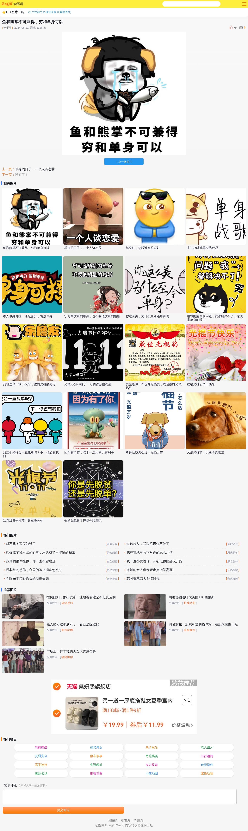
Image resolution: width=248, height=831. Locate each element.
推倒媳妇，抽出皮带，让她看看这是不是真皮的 (81, 597)
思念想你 (112, 552)
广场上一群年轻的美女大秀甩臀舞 (71, 651)
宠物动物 (207, 773)
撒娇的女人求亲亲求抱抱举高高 (150, 570)
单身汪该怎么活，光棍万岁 (144, 452)
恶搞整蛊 (41, 747)
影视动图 (189, 602)
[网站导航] (244, 4)
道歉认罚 (112, 543)
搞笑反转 (67, 602)
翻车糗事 (96, 756)
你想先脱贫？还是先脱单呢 (83, 520)
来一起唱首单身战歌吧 (202, 248)
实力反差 (152, 764)
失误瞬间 (96, 764)
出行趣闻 (207, 756)
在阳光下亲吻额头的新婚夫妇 (27, 579)
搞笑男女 (96, 747)
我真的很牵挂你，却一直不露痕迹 (30, 561)
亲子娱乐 (152, 747)
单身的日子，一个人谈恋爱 (35, 169)
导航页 (138, 820)
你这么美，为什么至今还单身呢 (147, 316)
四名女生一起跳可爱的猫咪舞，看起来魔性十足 (203, 624)
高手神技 (41, 764)
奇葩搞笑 (152, 756)
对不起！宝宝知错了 (21, 544)
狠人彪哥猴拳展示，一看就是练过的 (72, 624)
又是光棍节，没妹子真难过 (205, 452)
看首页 (125, 820)
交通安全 (41, 756)
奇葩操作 (207, 764)
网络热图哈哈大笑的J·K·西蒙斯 (191, 597)
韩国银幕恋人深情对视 (143, 579)
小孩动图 (152, 773)
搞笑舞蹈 (189, 630)
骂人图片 (207, 747)
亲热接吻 (232, 570)
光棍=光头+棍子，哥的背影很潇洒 (87, 384)
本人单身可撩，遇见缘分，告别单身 (28, 316)
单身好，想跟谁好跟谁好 (143, 248)
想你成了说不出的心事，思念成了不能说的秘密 (40, 552)
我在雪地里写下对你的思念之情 (150, 552)
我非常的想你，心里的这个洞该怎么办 (34, 570)
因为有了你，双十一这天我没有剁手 (89, 452)
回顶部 (112, 820)
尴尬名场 (41, 773)
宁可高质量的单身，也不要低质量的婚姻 (92, 316)
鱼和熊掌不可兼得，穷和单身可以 (26, 248)
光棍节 (7, 27)
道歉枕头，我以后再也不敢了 (148, 544)
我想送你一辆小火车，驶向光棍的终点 (29, 384)
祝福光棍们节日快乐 (201, 384)
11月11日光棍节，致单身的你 (23, 520)
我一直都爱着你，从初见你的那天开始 (155, 561)
